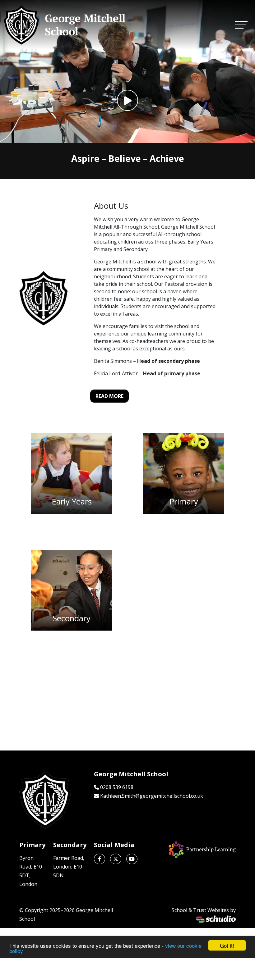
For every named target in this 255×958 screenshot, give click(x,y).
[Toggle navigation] (241, 25)
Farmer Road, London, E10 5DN (68, 867)
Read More (109, 396)
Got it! (227, 945)
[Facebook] (99, 859)
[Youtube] (131, 859)
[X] (115, 859)
